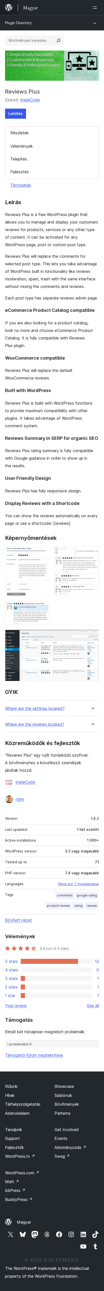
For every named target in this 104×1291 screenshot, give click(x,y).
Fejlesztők (14, 1147)
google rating (87, 895)
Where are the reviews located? (34, 724)
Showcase (64, 1086)
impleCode (30, 99)
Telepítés (18, 158)
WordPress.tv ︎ (20, 1156)
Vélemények (21, 146)
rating (78, 906)
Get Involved (67, 1129)
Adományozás (70, 1147)
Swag (62, 1156)
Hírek (10, 1095)
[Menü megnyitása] (96, 7)
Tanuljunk (13, 1129)
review (92, 906)
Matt (12, 1181)
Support (12, 1138)
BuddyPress (19, 1199)
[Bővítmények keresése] (59, 40)
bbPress (15, 1190)
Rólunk (11, 1086)
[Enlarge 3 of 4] (43, 607)
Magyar (24, 1222)
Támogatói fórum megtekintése (34, 1055)
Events (61, 1138)
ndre (20, 799)
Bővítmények (67, 1104)
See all (93, 1005)
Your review (16, 1005)
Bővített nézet (18, 920)
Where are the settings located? (35, 708)
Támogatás (20, 185)
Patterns (62, 1113)
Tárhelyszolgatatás (22, 1104)
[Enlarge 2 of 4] (92, 553)
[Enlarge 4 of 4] (92, 636)
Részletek (19, 132)
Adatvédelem (17, 1113)
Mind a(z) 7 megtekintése (78, 884)
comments (65, 895)
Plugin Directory (18, 23)
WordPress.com (22, 1172)
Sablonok (63, 1095)
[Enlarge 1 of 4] (43, 553)
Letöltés (15, 113)
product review (58, 906)
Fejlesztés (19, 171)
